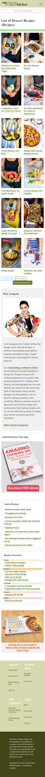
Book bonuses (28, 681)
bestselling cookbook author (23, 367)
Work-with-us (28, 717)
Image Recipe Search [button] (22, 283)
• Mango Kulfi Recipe (13, 594)
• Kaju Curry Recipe (13, 577)
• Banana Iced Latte (13, 517)
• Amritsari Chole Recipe (15, 574)
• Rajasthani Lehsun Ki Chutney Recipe (22, 588)
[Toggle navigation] (41, 4)
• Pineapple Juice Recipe (15, 513)
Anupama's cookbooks (27, 674)
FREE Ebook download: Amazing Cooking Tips (14, 710)
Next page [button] (21, 278)
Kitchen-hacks (12, 676)
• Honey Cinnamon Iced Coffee (18, 545)
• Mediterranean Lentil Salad (17, 509)
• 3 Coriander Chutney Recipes (18, 586)
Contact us (27, 723)
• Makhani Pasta (11, 527)
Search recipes (12, 670)
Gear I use (11, 690)
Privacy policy (28, 711)
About (26, 705)
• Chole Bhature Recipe (14, 562)
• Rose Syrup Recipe (13, 600)
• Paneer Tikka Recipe (14, 565)
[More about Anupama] (16, 425)
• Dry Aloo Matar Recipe (15, 571)
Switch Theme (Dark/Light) (22, 11)
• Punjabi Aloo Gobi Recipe (16, 580)
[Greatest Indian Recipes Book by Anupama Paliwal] (22, 633)
